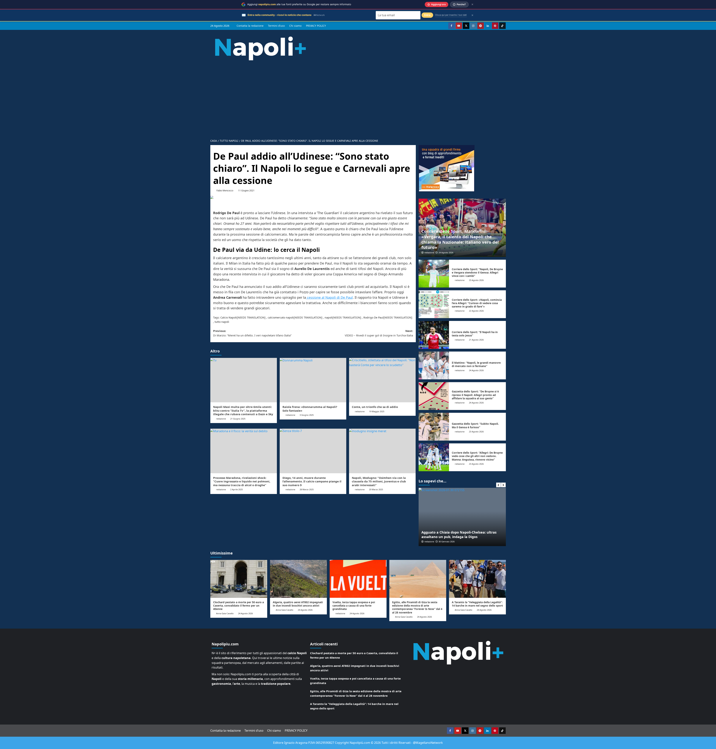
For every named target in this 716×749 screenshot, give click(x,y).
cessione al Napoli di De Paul (329, 297)
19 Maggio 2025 (376, 411)
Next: (379, 333)
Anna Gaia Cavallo (225, 613)
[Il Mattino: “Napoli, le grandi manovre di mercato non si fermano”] (434, 365)
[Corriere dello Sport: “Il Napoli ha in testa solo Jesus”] (434, 335)
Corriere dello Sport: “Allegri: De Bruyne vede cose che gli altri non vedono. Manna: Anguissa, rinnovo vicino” (477, 456)
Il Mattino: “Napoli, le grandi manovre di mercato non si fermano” (476, 364)
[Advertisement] (358, 97)
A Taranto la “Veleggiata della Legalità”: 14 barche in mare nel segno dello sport (477, 603)
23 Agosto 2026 (476, 280)
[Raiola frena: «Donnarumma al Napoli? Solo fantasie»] (313, 380)
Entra (427, 15)
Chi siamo (295, 25)
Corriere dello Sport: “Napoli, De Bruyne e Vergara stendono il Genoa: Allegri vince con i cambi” (477, 272)
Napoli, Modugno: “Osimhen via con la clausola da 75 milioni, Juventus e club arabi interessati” (379, 481)
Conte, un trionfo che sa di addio (375, 407)
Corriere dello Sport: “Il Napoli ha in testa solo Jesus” (475, 333)
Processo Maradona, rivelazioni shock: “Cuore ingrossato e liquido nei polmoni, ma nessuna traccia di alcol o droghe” (241, 481)
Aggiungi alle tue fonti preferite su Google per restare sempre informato (299, 4)
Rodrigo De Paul (373, 317)
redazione (221, 418)
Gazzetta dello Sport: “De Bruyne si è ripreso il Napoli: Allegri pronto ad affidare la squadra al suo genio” (475, 395)
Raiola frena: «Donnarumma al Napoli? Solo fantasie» (309, 408)
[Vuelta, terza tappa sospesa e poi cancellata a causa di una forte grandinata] (358, 579)
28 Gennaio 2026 (450, 541)
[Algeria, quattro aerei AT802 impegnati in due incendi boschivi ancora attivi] (298, 579)
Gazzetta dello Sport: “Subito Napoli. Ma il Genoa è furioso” (475, 425)
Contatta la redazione (250, 25)
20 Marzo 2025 (376, 489)
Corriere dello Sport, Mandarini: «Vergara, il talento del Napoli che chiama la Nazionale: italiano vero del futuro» (460, 239)
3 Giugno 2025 (307, 415)
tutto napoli (222, 322)
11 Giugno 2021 (246, 190)
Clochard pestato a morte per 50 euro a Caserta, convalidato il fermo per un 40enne (238, 605)
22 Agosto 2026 (476, 310)
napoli (328, 317)
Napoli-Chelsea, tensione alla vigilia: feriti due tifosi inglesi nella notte (463, 534)
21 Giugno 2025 (237, 418)
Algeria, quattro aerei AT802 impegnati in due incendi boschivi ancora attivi (298, 603)
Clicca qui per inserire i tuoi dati (451, 15)
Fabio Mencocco (224, 190)
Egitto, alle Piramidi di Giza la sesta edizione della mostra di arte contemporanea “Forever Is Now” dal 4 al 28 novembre (417, 607)
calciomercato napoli (281, 317)
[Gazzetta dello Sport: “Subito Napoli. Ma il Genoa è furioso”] (434, 427)
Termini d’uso (276, 25)
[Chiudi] (472, 4)
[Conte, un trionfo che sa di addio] (382, 380)
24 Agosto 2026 (446, 252)
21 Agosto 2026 (476, 339)
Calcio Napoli (228, 317)
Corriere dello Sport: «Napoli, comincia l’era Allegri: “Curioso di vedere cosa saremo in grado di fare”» (477, 303)
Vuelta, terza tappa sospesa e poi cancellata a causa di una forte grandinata (353, 605)
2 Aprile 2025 (236, 489)
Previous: (252, 333)
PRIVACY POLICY (316, 25)
